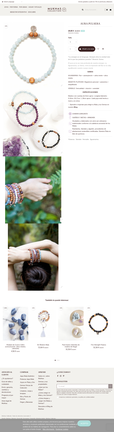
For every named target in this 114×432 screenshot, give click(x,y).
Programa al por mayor (7, 396)
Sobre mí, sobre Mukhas (44, 377)
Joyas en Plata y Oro (27, 382)
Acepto (84, 423)
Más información (49, 429)
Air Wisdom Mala (43, 345)
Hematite (85, 139)
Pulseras (71, 139)
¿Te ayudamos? (7, 378)
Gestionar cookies (62, 429)
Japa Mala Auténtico (27, 376)
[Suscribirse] (110, 386)
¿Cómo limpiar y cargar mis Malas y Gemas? (45, 400)
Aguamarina (94, 139)
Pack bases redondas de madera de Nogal (71, 346)
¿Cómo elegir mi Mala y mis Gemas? (45, 394)
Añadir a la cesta (88, 49)
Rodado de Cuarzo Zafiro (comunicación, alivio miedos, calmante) (15, 346)
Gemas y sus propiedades (43, 383)
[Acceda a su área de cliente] (107, 9)
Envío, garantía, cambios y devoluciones (7, 389)
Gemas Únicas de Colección (26, 386)
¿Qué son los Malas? (43, 388)
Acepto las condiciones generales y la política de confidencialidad (76, 397)
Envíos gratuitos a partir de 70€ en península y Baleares (95, 2)
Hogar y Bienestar (26, 402)
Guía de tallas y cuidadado (7, 383)
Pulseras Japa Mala (27, 379)
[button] (6, 7)
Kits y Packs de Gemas (25, 398)
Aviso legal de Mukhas (6, 402)
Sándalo (78, 139)
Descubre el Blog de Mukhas (45, 408)
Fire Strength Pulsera (98, 345)
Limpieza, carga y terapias (26, 392)
